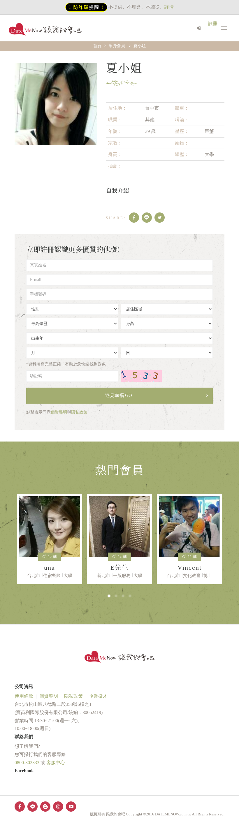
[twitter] (159, 217)
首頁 (97, 46)
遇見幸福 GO (118, 395)
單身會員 (117, 46)
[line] (147, 217)
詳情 (169, 6)
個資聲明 (59, 412)
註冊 (212, 23)
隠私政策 (79, 412)
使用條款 (24, 696)
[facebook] (134, 217)
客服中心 (55, 762)
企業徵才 (98, 696)
